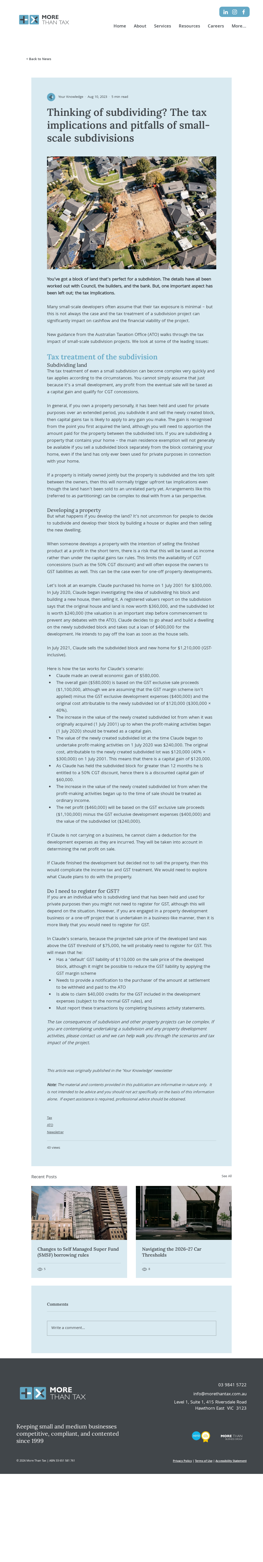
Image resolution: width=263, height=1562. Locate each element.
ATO (50, 1125)
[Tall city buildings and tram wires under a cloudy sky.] (79, 1213)
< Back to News (38, 59)
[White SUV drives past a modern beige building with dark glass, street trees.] (184, 1213)
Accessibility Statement (231, 1461)
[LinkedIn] (225, 12)
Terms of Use (203, 1461)
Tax (49, 1118)
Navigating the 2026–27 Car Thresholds (171, 1252)
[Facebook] (243, 12)
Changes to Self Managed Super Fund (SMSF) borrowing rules (78, 1252)
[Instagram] (234, 12)
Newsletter (55, 1132)
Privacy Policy (182, 1461)
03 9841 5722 (232, 1385)
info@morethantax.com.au (220, 1394)
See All (227, 1176)
